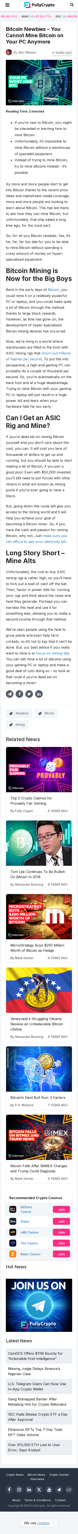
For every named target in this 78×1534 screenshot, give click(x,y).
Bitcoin (53, 289)
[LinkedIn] (29, 1490)
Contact (60, 1500)
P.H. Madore (24, 1105)
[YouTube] (49, 1490)
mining (20, 724)
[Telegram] (59, 1490)
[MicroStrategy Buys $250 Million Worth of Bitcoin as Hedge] (39, 916)
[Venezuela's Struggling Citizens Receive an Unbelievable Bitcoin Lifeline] (39, 990)
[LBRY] (69, 1490)
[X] (39, 1490)
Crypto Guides (59, 1474)
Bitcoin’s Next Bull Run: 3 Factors (37, 1097)
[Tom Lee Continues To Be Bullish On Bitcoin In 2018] (39, 843)
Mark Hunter (24, 958)
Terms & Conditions (37, 1500)
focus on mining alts (52, 653)
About (16, 1500)
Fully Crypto (24, 811)
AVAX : (21, 16)
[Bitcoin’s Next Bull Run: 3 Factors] (39, 1069)
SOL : (55, 16)
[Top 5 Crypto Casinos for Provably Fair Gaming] (39, 769)
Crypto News (15, 1474)
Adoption (22, 713)
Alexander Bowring (29, 884)
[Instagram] (19, 1490)
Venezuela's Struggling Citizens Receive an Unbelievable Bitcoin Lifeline (36, 1024)
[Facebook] (9, 1490)
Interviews (37, 1479)
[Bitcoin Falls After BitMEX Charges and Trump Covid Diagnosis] (39, 1137)
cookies (43, 1523)
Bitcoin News (36, 1474)
